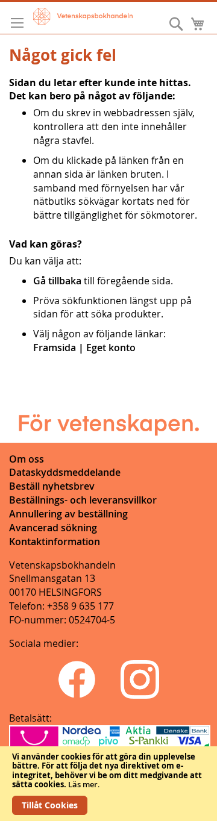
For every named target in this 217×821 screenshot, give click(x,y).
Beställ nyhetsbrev (52, 486)
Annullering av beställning (68, 513)
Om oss (26, 459)
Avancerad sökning (53, 527)
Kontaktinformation (54, 541)
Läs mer (83, 784)
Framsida (54, 347)
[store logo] (83, 16)
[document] (108, 783)
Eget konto (111, 347)
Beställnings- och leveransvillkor (83, 500)
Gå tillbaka (57, 280)
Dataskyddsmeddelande (65, 472)
